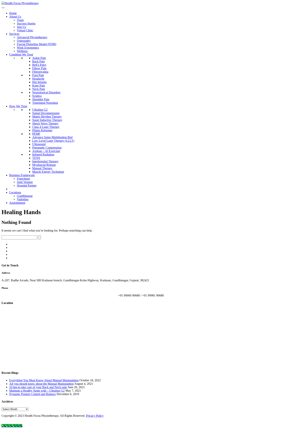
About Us (15, 16)
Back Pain (38, 61)
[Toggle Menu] (3, 7)
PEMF (36, 133)
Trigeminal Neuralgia (45, 102)
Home (13, 13)
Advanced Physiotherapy (32, 37)
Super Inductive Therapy (47, 120)
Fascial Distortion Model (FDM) (36, 44)
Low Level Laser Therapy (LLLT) (53, 140)
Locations (15, 192)
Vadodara (22, 199)
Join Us (21, 27)
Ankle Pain (39, 58)
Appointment (17, 202)
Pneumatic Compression (47, 147)
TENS (36, 158)
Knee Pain (38, 85)
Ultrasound (39, 144)
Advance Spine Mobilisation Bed (52, 137)
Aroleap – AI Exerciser (46, 151)
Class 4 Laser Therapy (45, 127)
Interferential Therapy (45, 161)
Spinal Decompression (45, 113)
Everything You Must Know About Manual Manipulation (44, 380)
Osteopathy (24, 40)
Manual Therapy (42, 168)
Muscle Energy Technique (48, 171)
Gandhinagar (25, 195)
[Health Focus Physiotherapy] (20, 3)
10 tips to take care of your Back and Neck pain (38, 387)
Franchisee (23, 178)
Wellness (22, 51)
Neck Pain (38, 89)
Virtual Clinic (25, 30)
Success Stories (26, 23)
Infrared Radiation (43, 154)
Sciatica (37, 95)
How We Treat (18, 106)
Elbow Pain (39, 68)
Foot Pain (38, 75)
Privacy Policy (95, 415)
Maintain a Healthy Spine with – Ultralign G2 (37, 390)
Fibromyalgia (40, 71)
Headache (38, 78)
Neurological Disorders (46, 92)
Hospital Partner (26, 185)
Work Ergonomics (28, 47)
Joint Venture (25, 182)
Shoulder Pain (40, 99)
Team (20, 20)
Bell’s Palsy (39, 64)
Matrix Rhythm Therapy (47, 116)
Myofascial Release (44, 164)
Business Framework (22, 175)
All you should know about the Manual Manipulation (41, 383)
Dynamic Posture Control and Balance (32, 394)
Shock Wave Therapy (45, 123)
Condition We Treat (21, 54)
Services (14, 33)
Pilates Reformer (42, 130)
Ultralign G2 (40, 109)
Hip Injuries (39, 82)
